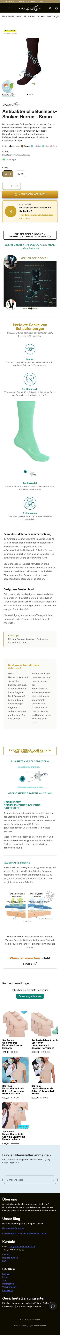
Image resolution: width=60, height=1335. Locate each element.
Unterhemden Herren (12, 16)
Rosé (55, 146)
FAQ (4, 1261)
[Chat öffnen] (53, 1306)
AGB (4, 1280)
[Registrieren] (53, 1180)
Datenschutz (8, 1283)
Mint (47, 146)
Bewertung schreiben (30, 996)
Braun (27, 146)
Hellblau (37, 146)
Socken (41, 16)
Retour (5, 1277)
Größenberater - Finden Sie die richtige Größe (24, 1233)
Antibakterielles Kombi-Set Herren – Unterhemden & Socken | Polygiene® (44, 1044)
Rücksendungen (10, 1257)
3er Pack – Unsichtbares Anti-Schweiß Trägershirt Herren (42, 1089)
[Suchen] (9, 8)
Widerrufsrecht (9, 1287)
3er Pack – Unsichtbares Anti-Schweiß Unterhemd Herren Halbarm (13, 1135)
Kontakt (6, 1254)
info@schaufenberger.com (22, 1246)
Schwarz (16, 146)
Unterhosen (29, 16)
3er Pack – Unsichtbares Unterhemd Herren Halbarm (12, 1044)
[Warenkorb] (56, 8)
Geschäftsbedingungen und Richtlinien (30, 1325)
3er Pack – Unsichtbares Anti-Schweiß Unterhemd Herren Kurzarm (13, 1089)
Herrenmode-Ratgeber (13, 1228)
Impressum (7, 1290)
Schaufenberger (33, 1319)
